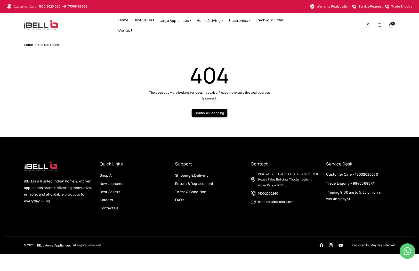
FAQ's (179, 199)
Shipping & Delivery (192, 175)
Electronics (238, 20)
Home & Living (209, 20)
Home (28, 45)
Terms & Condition (190, 191)
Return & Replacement (194, 183)
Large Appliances (174, 20)
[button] (175, 20)
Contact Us (109, 208)
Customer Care (25, 6)
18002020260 (366, 174)
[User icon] (368, 25)
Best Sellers (110, 191)
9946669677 (363, 183)
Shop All (107, 175)
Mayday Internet (383, 245)
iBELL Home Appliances (53, 245)
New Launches (112, 183)
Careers (106, 199)
